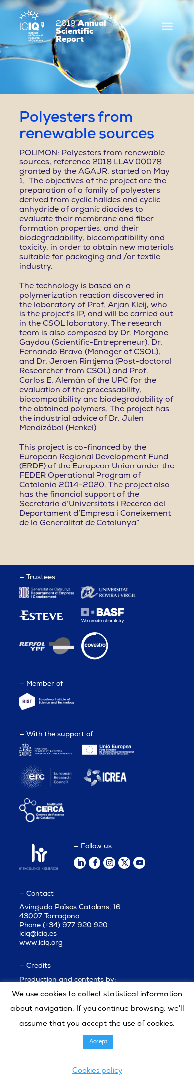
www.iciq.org (41, 943)
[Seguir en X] (124, 863)
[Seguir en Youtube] (139, 863)
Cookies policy (97, 1071)
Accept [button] (98, 1042)
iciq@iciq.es (38, 934)
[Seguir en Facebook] (94, 863)
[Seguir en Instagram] (109, 863)
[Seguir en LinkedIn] (80, 863)
